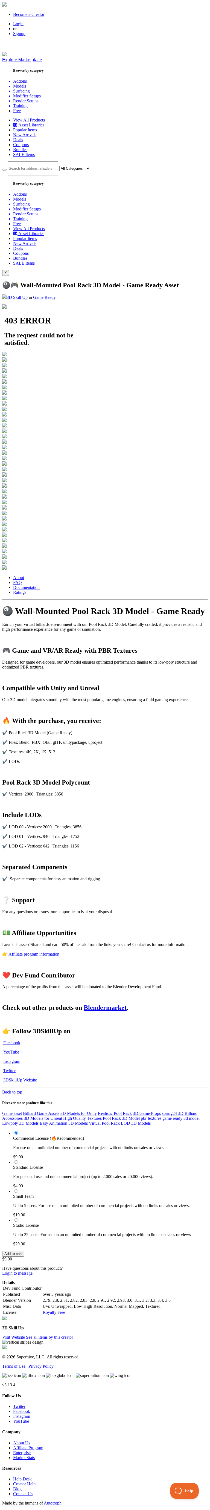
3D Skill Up (17, 297)
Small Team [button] (23, 1196)
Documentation (26, 587)
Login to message (17, 1273)
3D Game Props (147, 1113)
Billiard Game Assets (41, 1113)
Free (17, 110)
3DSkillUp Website (20, 1080)
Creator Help (24, 1484)
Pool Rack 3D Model (121, 1118)
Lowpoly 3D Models (20, 1123)
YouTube (11, 1052)
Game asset (12, 1113)
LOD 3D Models (136, 1123)
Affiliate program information (33, 954)
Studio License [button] (26, 1225)
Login (18, 23)
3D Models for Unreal (43, 1118)
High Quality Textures (82, 1118)
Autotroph (53, 1503)
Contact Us (23, 1493)
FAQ (17, 582)
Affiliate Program (28, 1447)
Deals (18, 139)
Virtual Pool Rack (104, 1123)
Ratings (19, 592)
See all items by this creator (49, 1337)
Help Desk (22, 1479)
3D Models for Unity (78, 1113)
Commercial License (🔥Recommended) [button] (48, 1138)
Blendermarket (105, 1007)
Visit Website (14, 1337)
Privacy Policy (41, 1366)
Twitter (9, 1070)
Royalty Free (54, 1312)
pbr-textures (151, 1118)
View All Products (29, 120)
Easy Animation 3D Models (64, 1123)
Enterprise (22, 1452)
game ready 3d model (181, 1118)
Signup (19, 33)
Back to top (12, 1092)
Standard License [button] (28, 1167)
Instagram (11, 1061)
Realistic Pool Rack (115, 1113)
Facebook (11, 1042)
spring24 (169, 1113)
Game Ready (44, 297)
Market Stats (24, 1457)
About (18, 577)
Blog (17, 1488)
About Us (21, 1442)
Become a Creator (28, 14)
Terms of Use (13, 1366)
